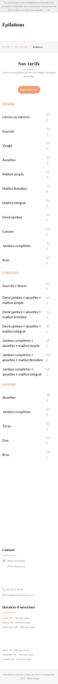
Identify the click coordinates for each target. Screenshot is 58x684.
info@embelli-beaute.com (21, 594)
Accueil (5, 46)
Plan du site (32, 674)
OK (48, 9)
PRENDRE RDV (29, 89)
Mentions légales (13, 674)
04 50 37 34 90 (15, 589)
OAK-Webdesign (30, 678)
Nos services (21, 46)
